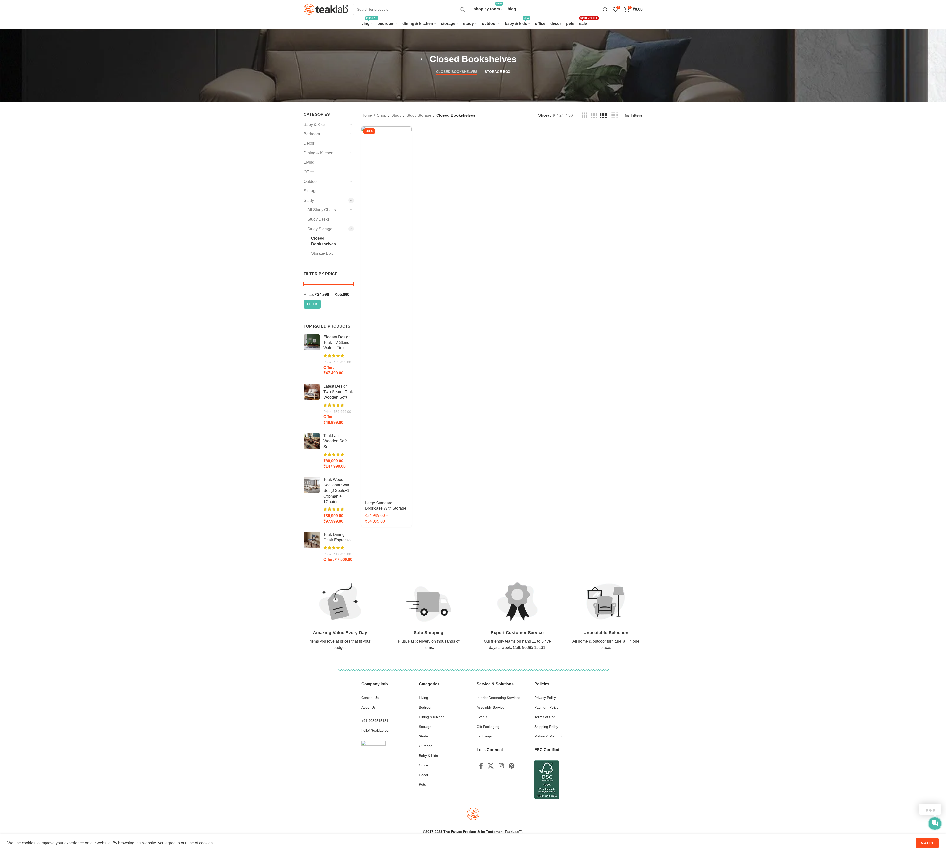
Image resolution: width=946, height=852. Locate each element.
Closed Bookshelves (323, 241)
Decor (309, 143)
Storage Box (322, 253)
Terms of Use (544, 717)
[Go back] (423, 59)
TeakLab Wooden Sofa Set (335, 441)
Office (309, 172)
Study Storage (319, 229)
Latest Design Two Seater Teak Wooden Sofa (338, 391)
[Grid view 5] (603, 115)
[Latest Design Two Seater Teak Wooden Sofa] (312, 404)
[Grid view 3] (584, 115)
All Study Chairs (321, 210)
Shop (381, 115)
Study (309, 200)
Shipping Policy (546, 727)
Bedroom (312, 134)
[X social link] (490, 766)
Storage (311, 191)
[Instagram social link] (501, 766)
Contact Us (370, 698)
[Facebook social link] (481, 766)
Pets (422, 784)
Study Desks (318, 219)
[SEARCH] (462, 9)
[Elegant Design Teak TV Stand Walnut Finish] (312, 355)
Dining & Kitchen (318, 153)
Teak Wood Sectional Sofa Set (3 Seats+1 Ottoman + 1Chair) (336, 490)
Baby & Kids (314, 124)
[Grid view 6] (614, 115)
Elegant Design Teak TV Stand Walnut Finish (337, 342)
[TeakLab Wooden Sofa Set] (312, 451)
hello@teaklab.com (376, 730)
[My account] (605, 9)
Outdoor (311, 181)
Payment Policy (546, 707)
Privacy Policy (545, 698)
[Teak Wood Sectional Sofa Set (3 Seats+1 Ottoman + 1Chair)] (312, 500)
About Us (368, 707)
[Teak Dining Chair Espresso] (312, 547)
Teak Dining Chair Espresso (337, 537)
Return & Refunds (548, 736)
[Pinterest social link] (511, 766)
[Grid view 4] (594, 115)
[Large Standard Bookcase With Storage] (386, 311)
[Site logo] (326, 9)
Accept (927, 843)
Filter (312, 304)
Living (309, 162)
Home (366, 115)
